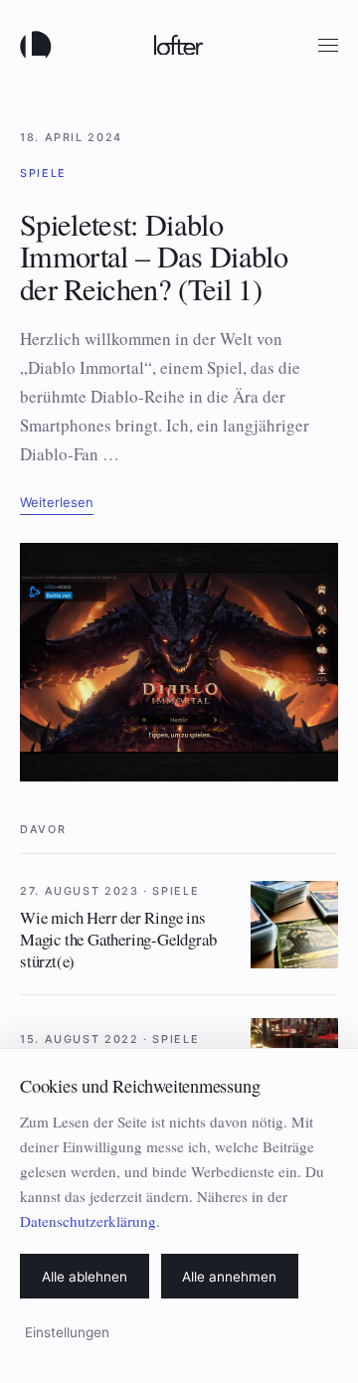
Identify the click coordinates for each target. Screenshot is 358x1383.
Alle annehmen (229, 1277)
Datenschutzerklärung (88, 1221)
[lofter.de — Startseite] (40, 45)
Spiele (43, 173)
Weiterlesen (56, 502)
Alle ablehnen (84, 1277)
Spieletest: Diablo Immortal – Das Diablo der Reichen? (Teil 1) (153, 256)
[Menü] (328, 45)
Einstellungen (67, 1332)
